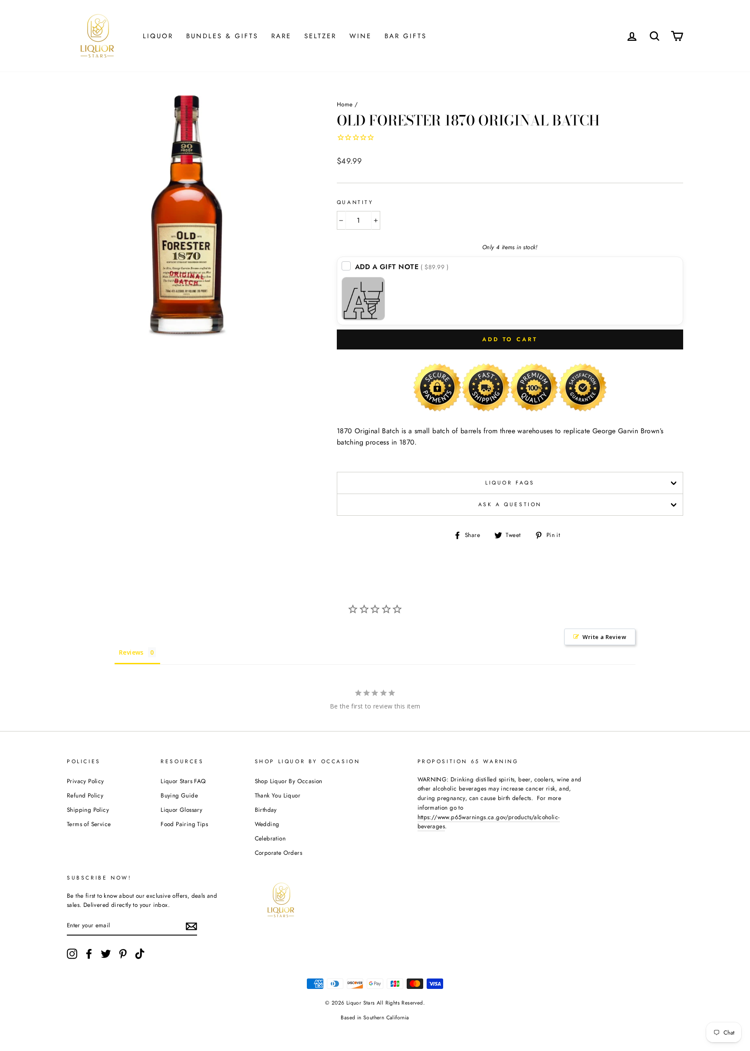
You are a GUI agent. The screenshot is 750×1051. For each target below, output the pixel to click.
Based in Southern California (375, 1017)
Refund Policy (85, 795)
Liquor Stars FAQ (183, 781)
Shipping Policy (88, 809)
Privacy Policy (85, 781)
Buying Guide (179, 795)
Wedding (267, 824)
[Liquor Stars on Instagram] (72, 954)
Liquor (158, 36)
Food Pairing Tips (184, 824)
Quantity (355, 202)
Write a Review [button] (604, 637)
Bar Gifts (406, 36)
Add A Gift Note (402, 267)
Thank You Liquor (277, 795)
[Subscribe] (191, 926)
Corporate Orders (278, 852)
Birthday (266, 809)
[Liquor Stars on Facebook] (89, 954)
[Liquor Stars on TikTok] (140, 954)
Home (345, 104)
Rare (281, 36)
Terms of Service (89, 824)
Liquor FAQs (510, 483)
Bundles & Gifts (222, 36)
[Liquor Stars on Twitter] (106, 954)
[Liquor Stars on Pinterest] (123, 954)
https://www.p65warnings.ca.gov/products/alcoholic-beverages (489, 822)
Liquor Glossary (181, 809)
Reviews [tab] (131, 652)
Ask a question (510, 504)
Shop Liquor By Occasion (288, 781)
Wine (360, 36)
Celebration (270, 838)
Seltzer (320, 36)
